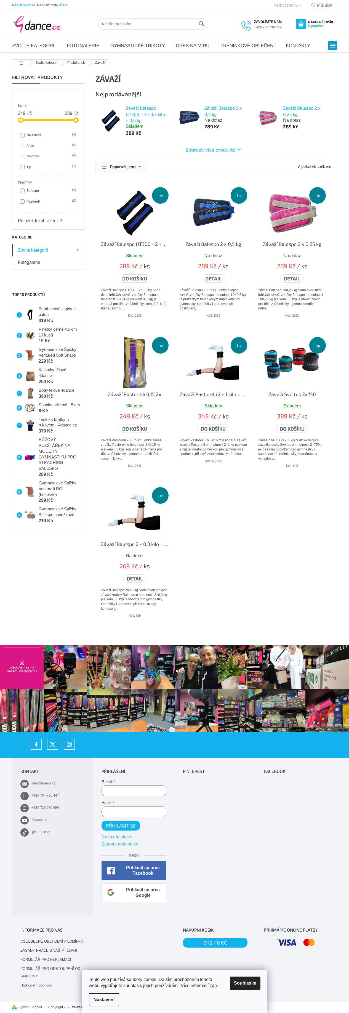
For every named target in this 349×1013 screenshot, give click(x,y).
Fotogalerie (29, 262)
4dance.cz (39, 820)
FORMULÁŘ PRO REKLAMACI (45, 960)
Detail (213, 278)
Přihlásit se (121, 826)
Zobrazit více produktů (211, 150)
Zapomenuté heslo (120, 844)
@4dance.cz (40, 832)
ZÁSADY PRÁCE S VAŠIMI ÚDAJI (48, 950)
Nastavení (104, 999)
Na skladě (50, 134)
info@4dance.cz (43, 783)
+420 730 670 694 (45, 808)
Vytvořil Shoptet (30, 1007)
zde (213, 985)
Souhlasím (245, 983)
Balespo (50, 190)
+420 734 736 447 (45, 795)
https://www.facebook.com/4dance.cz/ (36, 744)
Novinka (50, 155)
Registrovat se (23, 5)
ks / (215, 943)
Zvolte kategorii (33, 250)
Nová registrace (117, 836)
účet (62, 5)
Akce (50, 145)
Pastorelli (50, 201)
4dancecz (52, 744)
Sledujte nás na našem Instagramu (22, 669)
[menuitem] (34, 45)
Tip (50, 166)
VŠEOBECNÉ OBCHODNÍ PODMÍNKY (52, 941)
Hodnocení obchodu (36, 985)
